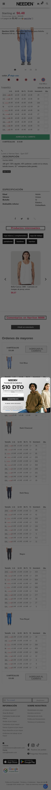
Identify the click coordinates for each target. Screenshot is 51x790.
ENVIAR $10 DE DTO (12, 399)
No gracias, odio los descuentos (13, 403)
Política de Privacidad (16, 410)
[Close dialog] (47, 380)
